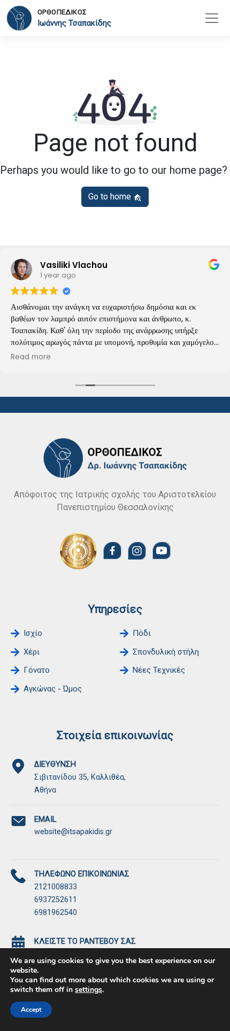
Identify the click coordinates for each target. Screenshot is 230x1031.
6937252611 (55, 899)
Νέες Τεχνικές (159, 670)
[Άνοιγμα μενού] (212, 18)
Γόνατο (37, 670)
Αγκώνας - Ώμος (53, 689)
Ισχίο (33, 633)
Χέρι (32, 652)
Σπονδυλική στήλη (166, 652)
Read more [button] (31, 357)
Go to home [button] (110, 196)
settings (88, 990)
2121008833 (55, 886)
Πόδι (142, 633)
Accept (31, 1009)
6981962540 (55, 912)
